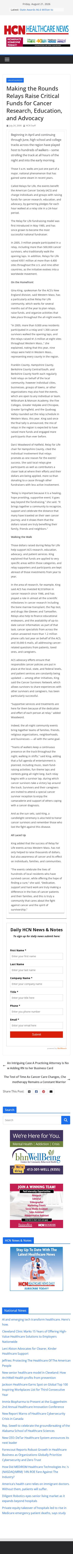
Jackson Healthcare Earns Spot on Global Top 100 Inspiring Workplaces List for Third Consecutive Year (35, 1390)
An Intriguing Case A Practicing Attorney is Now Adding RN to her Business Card (38, 1065)
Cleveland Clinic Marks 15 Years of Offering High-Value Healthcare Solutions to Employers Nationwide (34, 1336)
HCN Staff (31, 125)
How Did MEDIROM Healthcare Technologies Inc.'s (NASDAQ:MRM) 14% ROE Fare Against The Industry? (35, 1472)
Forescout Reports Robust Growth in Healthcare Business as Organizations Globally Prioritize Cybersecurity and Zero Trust (34, 1455)
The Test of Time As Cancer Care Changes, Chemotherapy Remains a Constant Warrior (35, 1079)
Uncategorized (15, 80)
